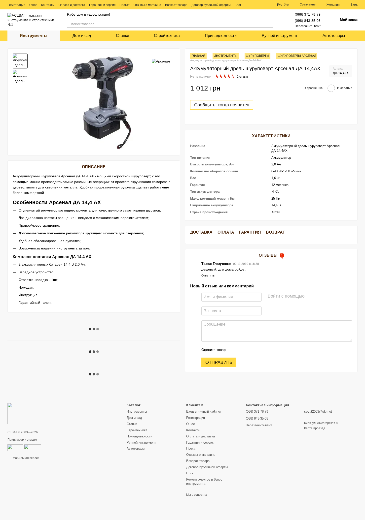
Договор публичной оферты (211, 5)
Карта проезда (314, 428)
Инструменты (33, 35)
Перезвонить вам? (308, 26)
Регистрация (16, 5)
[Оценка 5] (266, 350)
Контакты (48, 5)
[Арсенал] (161, 60)
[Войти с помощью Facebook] (310, 296)
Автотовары (334, 35)
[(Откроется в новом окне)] (32, 447)
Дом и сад (82, 35)
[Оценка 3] (250, 350)
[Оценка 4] (258, 350)
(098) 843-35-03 (308, 21)
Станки (122, 35)
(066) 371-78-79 (308, 14)
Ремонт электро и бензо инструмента (204, 482)
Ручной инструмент (279, 35)
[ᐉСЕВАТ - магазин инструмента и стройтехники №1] (32, 413)
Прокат (124, 5)
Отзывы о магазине (147, 5)
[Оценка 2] (242, 350)
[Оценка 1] (234, 350)
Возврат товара (176, 5)
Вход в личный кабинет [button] (203, 411)
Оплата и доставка (72, 5)
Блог (238, 5)
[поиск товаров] (269, 24)
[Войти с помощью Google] (318, 296)
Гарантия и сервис (102, 5)
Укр (286, 4)
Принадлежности (221, 35)
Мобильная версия (25, 458)
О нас (33, 5)
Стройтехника (167, 35)
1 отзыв (242, 76)
